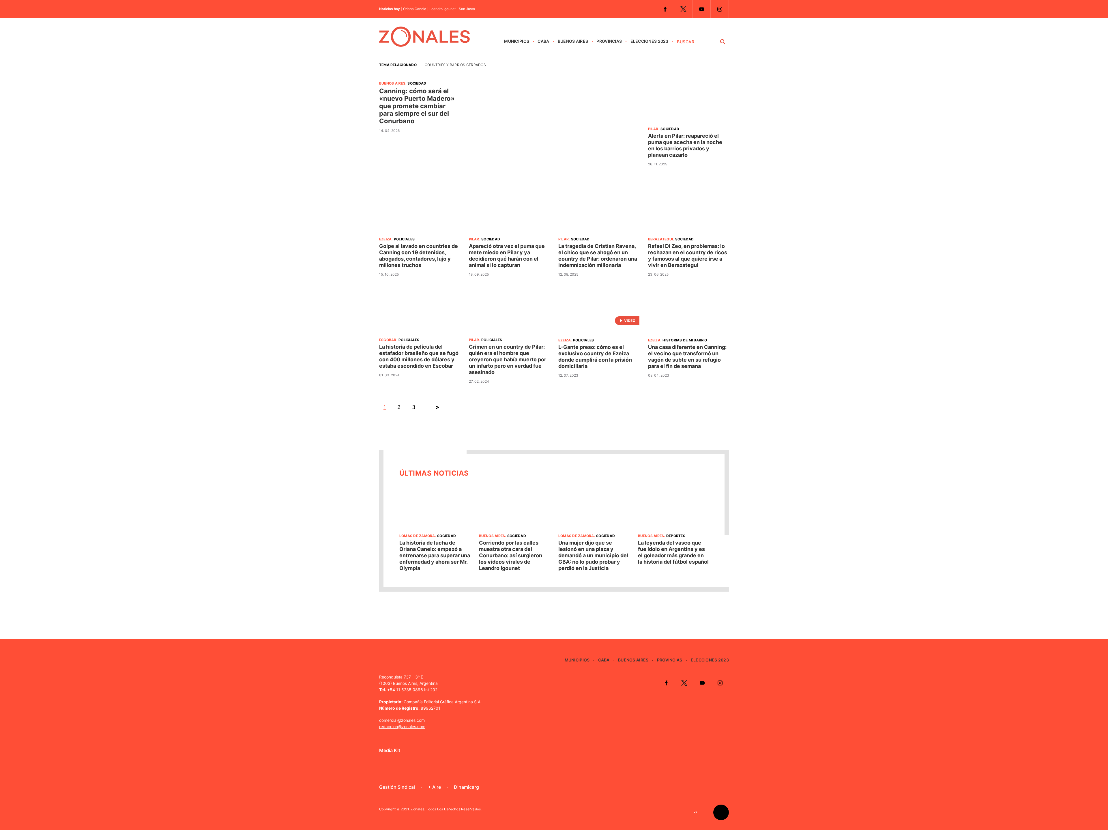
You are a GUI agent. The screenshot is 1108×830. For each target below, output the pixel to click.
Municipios (516, 41)
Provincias (609, 41)
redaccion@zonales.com (402, 726)
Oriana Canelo (414, 9)
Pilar (653, 129)
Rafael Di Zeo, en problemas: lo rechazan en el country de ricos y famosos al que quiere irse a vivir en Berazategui (687, 255)
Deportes (675, 536)
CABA (543, 41)
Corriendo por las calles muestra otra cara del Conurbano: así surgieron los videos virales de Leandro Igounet (510, 555)
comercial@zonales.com (402, 720)
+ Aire (434, 787)
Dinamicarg (466, 787)
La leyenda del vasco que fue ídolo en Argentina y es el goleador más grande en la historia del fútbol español (673, 552)
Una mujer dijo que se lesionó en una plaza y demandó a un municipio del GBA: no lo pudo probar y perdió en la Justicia (593, 555)
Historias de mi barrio (684, 340)
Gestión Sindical (397, 787)
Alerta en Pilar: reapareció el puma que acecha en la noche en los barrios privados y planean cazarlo (685, 145)
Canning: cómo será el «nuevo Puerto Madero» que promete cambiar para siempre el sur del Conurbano (417, 106)
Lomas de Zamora (417, 536)
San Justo (467, 9)
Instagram (719, 9)
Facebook (665, 9)
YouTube (701, 9)
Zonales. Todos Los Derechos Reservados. (446, 809)
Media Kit (389, 750)
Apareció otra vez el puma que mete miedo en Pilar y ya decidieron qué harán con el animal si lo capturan (507, 255)
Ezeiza (385, 239)
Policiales (404, 239)
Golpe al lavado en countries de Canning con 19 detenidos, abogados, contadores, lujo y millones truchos (418, 255)
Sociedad (416, 83)
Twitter (683, 9)
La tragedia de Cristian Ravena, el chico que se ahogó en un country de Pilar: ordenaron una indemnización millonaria (597, 255)
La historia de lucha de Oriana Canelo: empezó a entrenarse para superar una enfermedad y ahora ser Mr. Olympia (434, 555)
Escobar (387, 340)
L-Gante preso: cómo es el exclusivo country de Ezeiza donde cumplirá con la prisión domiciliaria (595, 356)
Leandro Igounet (442, 9)
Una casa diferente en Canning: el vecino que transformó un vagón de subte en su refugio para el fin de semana (687, 356)
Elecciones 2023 (649, 41)
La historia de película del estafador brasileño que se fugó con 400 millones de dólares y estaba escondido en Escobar (418, 356)
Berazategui (660, 239)
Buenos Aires (573, 41)
